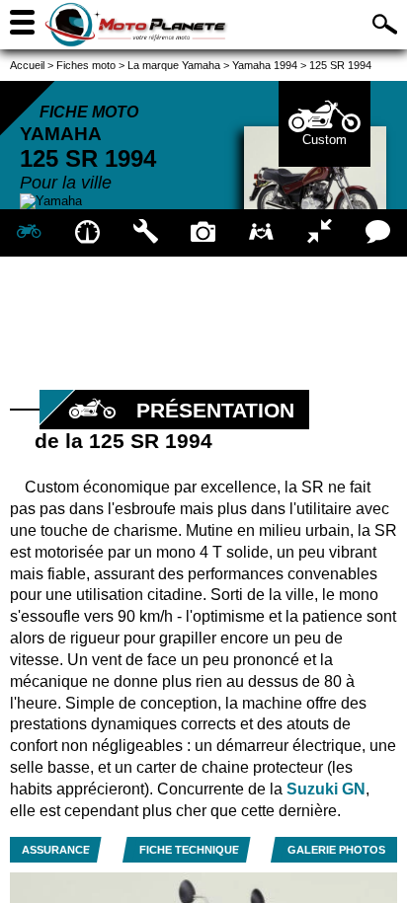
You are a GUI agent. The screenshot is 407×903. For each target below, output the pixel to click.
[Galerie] (204, 233)
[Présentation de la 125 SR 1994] (29, 233)
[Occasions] (261, 233)
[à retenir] (87, 233)
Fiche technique (189, 850)
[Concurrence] (319, 233)
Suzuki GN (326, 789)
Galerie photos (336, 850)
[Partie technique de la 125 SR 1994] (146, 233)
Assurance (56, 850)
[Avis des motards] (378, 233)
